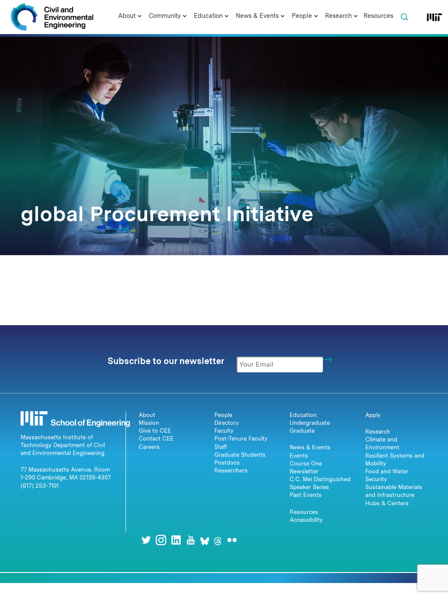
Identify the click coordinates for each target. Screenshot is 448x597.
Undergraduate (310, 423)
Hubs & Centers (387, 503)
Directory (226, 423)
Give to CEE (155, 430)
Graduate (302, 430)
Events (299, 455)
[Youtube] (191, 540)
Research (377, 431)
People (223, 415)
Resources (304, 512)
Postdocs (227, 462)
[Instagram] (161, 540)
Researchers (231, 470)
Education (303, 415)
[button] (404, 17)
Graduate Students (240, 454)
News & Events (310, 447)
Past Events (306, 495)
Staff (220, 447)
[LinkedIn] (176, 540)
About (147, 415)
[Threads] (218, 540)
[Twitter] (146, 540)
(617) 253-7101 (40, 485)
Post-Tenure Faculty (241, 438)
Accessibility (306, 520)
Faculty (224, 430)
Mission (149, 423)
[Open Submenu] (139, 16)
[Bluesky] (204, 540)
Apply (373, 415)
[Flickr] (232, 540)
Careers (149, 447)
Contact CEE (156, 438)
